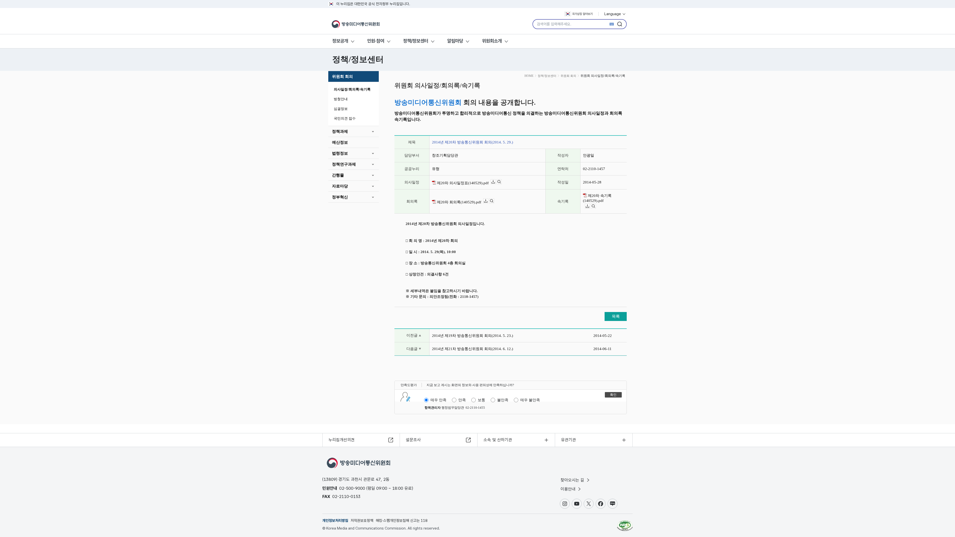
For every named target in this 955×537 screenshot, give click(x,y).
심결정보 (341, 109)
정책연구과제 (344, 164)
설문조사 (413, 439)
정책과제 (340, 131)
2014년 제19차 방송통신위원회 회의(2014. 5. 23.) (472, 336)
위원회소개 (492, 41)
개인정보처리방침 (335, 520)
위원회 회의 (342, 76)
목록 (616, 316)
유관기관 (568, 439)
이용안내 (569, 489)
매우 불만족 (530, 400)
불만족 (502, 400)
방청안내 (341, 99)
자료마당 (340, 186)
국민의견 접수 (345, 118)
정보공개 (340, 41)
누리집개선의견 (342, 439)
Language (613, 14)
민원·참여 (375, 41)
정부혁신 (340, 197)
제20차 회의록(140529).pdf (458, 202)
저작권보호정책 (362, 520)
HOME (529, 76)
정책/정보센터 (415, 41)
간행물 (338, 175)
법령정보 (340, 153)
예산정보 (340, 142)
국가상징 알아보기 (582, 14)
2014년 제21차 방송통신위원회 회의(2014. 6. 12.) (472, 349)
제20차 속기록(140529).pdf (597, 198)
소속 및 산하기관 (497, 439)
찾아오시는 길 (573, 480)
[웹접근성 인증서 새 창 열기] (625, 523)
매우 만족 (438, 400)
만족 (462, 400)
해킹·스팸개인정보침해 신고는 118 (402, 520)
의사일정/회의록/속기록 (352, 89)
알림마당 (455, 41)
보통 (481, 400)
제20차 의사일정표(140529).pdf (462, 183)
